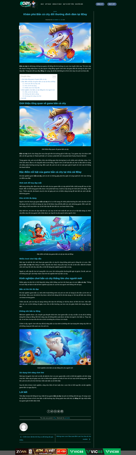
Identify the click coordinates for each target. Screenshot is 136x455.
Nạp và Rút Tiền (68, 4)
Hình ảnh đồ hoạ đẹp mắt (32, 83)
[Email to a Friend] (55, 411)
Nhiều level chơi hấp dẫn (32, 87)
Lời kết (24, 98)
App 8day (48, 4)
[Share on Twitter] (51, 411)
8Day (42, 4)
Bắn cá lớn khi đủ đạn (31, 92)
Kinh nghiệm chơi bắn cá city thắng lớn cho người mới (38, 90)
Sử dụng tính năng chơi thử (33, 96)
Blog (55, 11)
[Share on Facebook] (48, 411)
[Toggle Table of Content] (53, 76)
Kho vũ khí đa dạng (30, 85)
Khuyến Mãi (79, 4)
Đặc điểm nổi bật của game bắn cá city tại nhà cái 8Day (38, 81)
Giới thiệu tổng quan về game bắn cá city (34, 79)
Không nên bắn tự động (32, 94)
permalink (67, 418)
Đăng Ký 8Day (57, 4)
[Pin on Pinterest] (58, 411)
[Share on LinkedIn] (61, 411)
